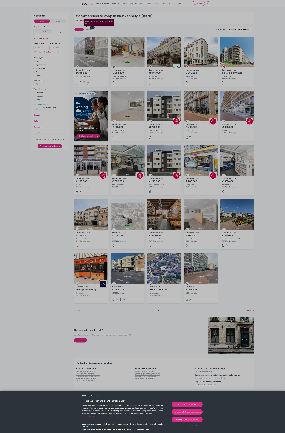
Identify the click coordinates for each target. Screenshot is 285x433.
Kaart (90, 29)
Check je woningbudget (171, 3)
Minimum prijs (39, 43)
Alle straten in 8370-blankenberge (205, 385)
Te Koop (42, 21)
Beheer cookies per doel (187, 426)
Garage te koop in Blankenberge (145, 377)
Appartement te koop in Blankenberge (147, 373)
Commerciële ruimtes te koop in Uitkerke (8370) (210, 378)
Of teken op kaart (43, 38)
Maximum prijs (55, 43)
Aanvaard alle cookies (187, 404)
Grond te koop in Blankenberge (145, 378)
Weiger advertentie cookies (187, 419)
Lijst (80, 29)
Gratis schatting (136, 3)
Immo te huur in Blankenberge (85, 371)
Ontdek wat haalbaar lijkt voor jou (48, 52)
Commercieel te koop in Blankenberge (147, 375)
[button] (50, 31)
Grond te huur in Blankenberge (85, 380)
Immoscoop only (152, 3)
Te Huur (57, 21)
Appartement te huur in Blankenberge (88, 375)
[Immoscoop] (84, 3)
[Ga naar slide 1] (126, 174)
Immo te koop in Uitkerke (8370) (205, 371)
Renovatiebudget (40, 105)
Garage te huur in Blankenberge (86, 378)
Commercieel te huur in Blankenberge (88, 377)
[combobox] (47, 34)
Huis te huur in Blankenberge (85, 373)
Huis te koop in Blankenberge (144, 371)
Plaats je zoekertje (119, 3)
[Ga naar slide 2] (127, 174)
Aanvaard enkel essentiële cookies (187, 412)
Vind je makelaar (102, 3)
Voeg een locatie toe (41, 27)
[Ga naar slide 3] (128, 174)
